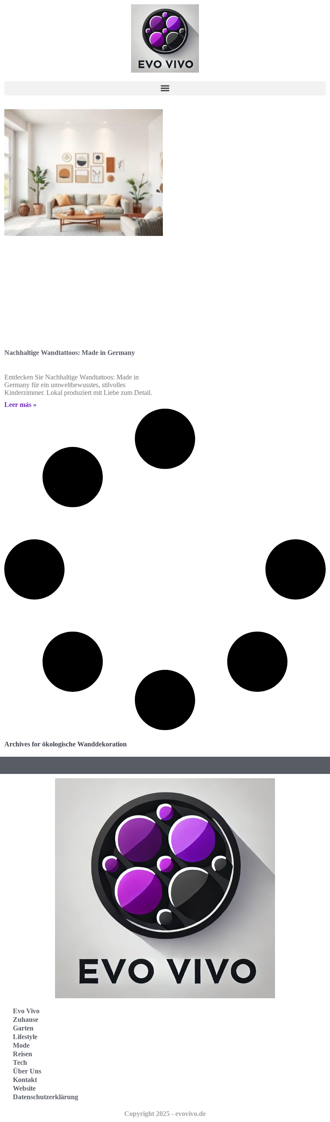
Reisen (22, 1054)
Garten (23, 1028)
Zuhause (25, 1019)
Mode (21, 1045)
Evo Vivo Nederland (207, 1063)
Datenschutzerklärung (45, 1097)
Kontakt (25, 1079)
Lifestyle (25, 1036)
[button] (165, 88)
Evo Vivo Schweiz (204, 1082)
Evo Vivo (26, 1011)
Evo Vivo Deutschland (210, 1025)
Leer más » (20, 404)
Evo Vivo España (203, 1044)
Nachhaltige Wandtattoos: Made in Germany (69, 352)
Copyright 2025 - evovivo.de (165, 1113)
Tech (20, 1062)
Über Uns (27, 1071)
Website (24, 1088)
